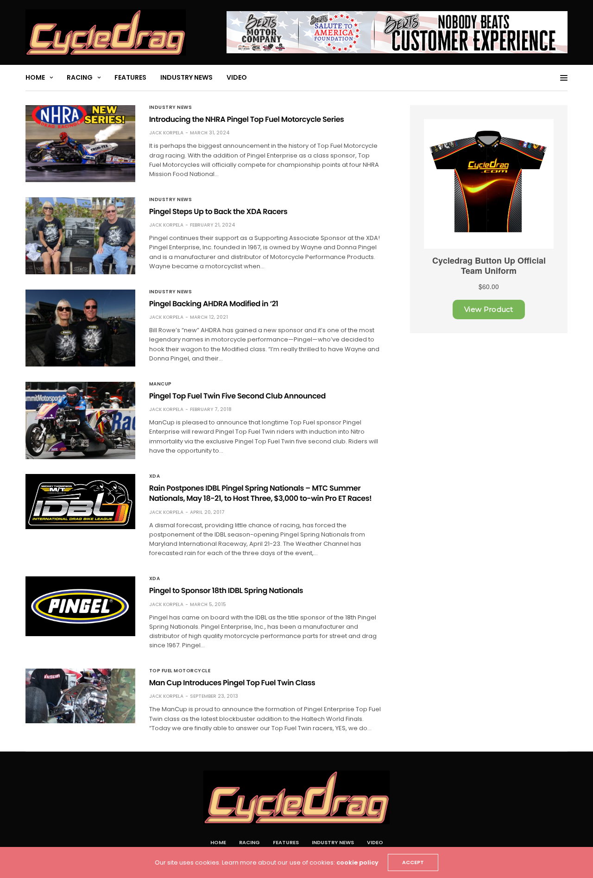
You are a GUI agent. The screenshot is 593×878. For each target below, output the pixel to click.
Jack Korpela (166, 132)
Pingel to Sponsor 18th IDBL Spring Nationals (226, 590)
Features (130, 77)
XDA (154, 476)
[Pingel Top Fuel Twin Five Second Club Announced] (80, 420)
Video (237, 77)
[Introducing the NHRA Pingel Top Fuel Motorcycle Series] (80, 143)
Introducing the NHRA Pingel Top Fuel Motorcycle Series (246, 119)
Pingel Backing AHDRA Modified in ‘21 (213, 303)
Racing (80, 77)
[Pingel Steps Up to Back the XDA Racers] (80, 235)
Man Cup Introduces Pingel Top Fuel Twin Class (232, 682)
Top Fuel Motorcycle (180, 671)
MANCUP (160, 384)
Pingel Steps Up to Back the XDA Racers (218, 211)
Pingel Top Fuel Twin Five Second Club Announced (237, 396)
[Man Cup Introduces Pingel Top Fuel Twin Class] (80, 696)
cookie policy (357, 862)
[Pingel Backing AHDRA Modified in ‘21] (80, 328)
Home (35, 77)
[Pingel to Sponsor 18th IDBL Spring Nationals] (80, 606)
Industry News (186, 77)
